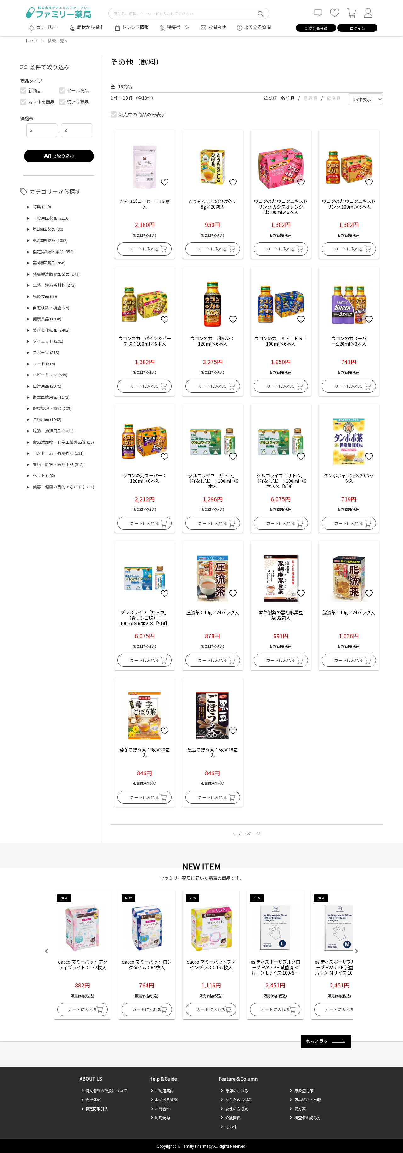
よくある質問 (257, 27)
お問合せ (217, 27)
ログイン (357, 28)
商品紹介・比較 (307, 1099)
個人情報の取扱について (106, 1090)
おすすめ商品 (41, 101)
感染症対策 (303, 1090)
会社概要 (92, 1099)
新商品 (34, 90)
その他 (230, 1126)
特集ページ (178, 27)
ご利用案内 (164, 1090)
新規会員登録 (316, 28)
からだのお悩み (238, 1099)
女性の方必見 (236, 1108)
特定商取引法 (96, 1108)
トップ (31, 41)
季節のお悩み (236, 1090)
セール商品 (78, 90)
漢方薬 (299, 1108)
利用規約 (162, 1117)
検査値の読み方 (307, 1117)
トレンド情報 (135, 27)
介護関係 (232, 1117)
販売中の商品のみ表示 (142, 114)
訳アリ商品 (78, 101)
